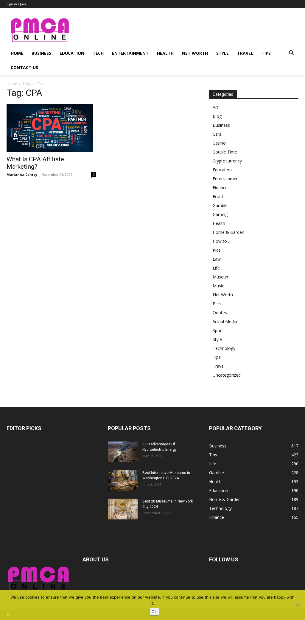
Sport (218, 330)
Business (41, 53)
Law (217, 259)
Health (165, 53)
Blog (217, 116)
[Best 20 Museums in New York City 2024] (123, 509)
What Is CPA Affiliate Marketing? (35, 163)
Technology (224, 348)
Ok (154, 611)
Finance (220, 187)
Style (222, 53)
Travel (245, 53)
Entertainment (130, 53)
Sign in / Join (16, 4)
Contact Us (24, 67)
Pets (217, 303)
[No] (298, 605)
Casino (219, 143)
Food (218, 196)
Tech (98, 53)
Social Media (225, 321)
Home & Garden (228, 232)
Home (17, 53)
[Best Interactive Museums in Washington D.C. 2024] (123, 480)
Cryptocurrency (227, 161)
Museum (221, 277)
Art (215, 107)
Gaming (220, 214)
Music (218, 286)
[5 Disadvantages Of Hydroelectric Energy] (123, 451)
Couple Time (225, 152)
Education (72, 53)
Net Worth (195, 53)
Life (216, 268)
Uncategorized (227, 375)
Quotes (220, 312)
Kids (217, 250)
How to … (222, 241)
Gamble (220, 205)
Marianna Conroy (22, 174)
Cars (217, 134)
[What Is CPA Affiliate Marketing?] (51, 128)
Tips (266, 53)
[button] (291, 54)
